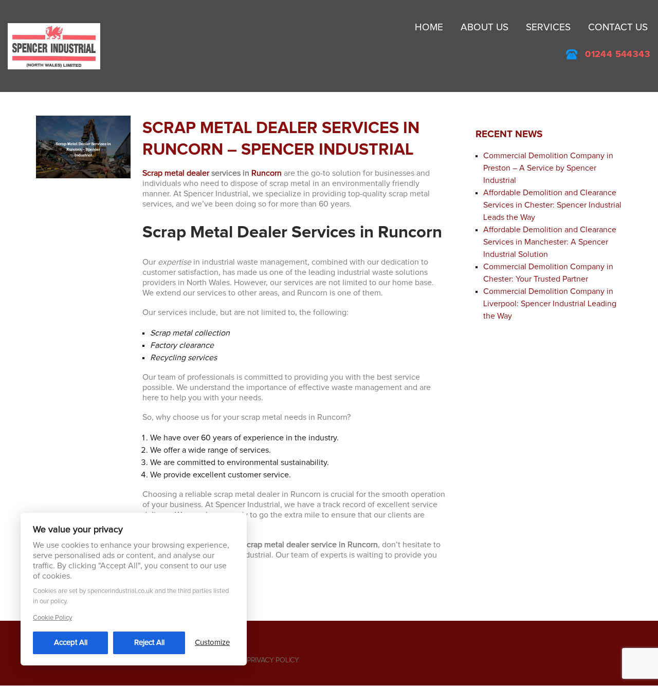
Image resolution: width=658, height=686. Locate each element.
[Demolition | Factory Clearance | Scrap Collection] (54, 46)
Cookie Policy (52, 618)
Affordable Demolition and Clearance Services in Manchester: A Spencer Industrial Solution (549, 242)
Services (548, 27)
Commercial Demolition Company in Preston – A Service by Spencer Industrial (548, 168)
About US (484, 27)
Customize (212, 642)
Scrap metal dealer (175, 173)
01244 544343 (617, 54)
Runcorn (266, 173)
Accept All (70, 642)
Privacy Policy (273, 660)
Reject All (149, 642)
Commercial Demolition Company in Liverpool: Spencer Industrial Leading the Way (549, 303)
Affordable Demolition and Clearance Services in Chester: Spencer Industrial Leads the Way (552, 205)
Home (429, 27)
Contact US (618, 27)
